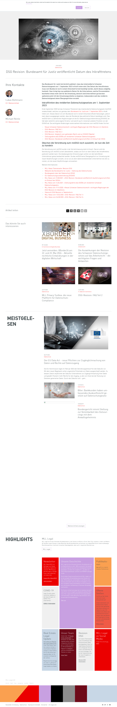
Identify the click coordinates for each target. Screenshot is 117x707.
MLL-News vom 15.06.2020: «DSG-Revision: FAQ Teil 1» (64, 194)
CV (6, 103)
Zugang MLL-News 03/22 (50, 578)
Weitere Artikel (14, 103)
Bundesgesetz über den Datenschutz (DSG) (60, 173)
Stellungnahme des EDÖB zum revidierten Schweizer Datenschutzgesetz (70, 136)
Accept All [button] (79, 7)
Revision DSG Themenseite (82, 660)
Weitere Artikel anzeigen (76, 526)
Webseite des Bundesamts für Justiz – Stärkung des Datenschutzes (68, 171)
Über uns (63, 600)
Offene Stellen (100, 624)
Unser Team (64, 655)
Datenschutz (58, 67)
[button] (67, 210)
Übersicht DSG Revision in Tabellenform (59, 192)
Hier (97, 567)
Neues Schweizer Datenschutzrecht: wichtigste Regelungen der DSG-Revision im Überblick (76, 127)
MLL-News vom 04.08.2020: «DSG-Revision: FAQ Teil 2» (64, 197)
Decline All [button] (87, 7)
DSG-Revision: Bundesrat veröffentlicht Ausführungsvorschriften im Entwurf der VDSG (75, 139)
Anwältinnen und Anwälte (67, 637)
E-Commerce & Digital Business (51, 247)
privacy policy (29, 3)
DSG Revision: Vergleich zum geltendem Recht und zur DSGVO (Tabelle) (69, 134)
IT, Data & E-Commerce (84, 291)
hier (56, 661)
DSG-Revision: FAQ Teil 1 (53, 129)
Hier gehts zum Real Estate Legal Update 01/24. (50, 642)
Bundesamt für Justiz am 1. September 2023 (86, 111)
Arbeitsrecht (81, 247)
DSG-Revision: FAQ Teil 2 (53, 131)
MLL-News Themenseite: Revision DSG (58, 168)
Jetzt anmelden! (48, 581)
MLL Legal (46, 549)
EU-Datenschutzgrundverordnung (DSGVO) (60, 175)
